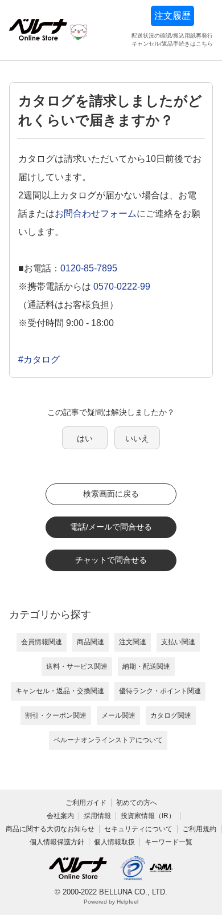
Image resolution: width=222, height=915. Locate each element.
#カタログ (39, 359)
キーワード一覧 (168, 842)
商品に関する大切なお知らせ (50, 829)
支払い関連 (178, 642)
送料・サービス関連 (77, 666)
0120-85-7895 (88, 268)
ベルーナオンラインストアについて (108, 740)
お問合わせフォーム (96, 213)
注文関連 (132, 642)
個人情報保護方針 (57, 842)
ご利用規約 (199, 829)
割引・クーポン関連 (56, 715)
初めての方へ (136, 803)
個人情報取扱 (114, 842)
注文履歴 (172, 16)
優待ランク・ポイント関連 (160, 691)
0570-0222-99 (121, 286)
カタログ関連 (170, 715)
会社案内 (60, 816)
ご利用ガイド (85, 803)
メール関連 (118, 715)
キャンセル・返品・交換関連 (59, 691)
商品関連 (90, 642)
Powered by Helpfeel (111, 901)
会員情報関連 (41, 642)
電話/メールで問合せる (111, 526)
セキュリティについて (138, 829)
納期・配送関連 (146, 666)
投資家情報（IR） (148, 816)
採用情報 (97, 816)
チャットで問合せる (111, 559)
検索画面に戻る (111, 493)
